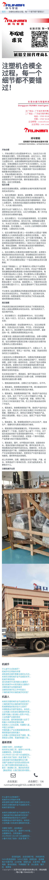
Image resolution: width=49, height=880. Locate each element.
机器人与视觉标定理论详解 (13, 722)
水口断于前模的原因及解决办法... (15, 765)
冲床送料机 (40, 856)
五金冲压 (36, 862)
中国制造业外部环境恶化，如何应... (16, 709)
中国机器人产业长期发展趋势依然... (16, 730)
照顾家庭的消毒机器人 (11, 732)
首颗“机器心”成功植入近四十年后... (16, 714)
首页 (4, 11)
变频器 (41, 859)
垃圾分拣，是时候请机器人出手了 (15, 719)
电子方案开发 (7, 862)
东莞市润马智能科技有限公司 (25, 869)
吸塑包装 (33, 859)
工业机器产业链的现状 (11, 717)
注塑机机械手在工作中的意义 (14, 689)
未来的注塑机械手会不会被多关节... (16, 676)
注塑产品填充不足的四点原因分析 (15, 762)
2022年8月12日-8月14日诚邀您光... (16, 754)
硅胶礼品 (27, 862)
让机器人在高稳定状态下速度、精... (16, 735)
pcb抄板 (18, 862)
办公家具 (35, 864)
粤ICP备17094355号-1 (25, 872)
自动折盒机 (16, 856)
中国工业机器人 (8, 727)
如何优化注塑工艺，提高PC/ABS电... (17, 749)
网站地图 (43, 869)
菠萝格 (8, 867)
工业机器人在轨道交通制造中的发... (16, 712)
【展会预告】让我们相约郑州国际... (16, 770)
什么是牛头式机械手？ (11, 669)
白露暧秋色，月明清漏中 (12, 752)
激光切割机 (12, 864)
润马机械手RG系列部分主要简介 (15, 682)
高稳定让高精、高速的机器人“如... (16, 737)
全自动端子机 (28, 856)
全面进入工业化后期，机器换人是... (16, 724)
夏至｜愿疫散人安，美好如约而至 (15, 767)
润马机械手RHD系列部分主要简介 (16, 684)
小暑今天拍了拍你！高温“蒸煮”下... (16, 757)
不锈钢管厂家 (23, 864)
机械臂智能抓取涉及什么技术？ (15, 706)
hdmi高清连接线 (9, 859)
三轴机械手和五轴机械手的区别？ (15, 692)
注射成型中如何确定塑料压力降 (15, 760)
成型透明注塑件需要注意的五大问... (16, 674)
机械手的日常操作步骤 (11, 671)
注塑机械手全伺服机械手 (12, 687)
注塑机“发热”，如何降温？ (12, 747)
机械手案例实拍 (8, 679)
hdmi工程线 (23, 859)
